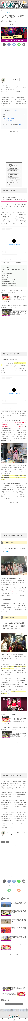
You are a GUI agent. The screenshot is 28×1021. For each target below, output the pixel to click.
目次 (13, 165)
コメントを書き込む (14, 1004)
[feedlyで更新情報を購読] (9, 890)
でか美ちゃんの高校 (13, 178)
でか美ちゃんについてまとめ (13, 183)
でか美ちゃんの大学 (13, 180)
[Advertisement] (14, 62)
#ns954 (15, 110)
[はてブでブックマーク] (14, 44)
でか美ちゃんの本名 (12, 168)
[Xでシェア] (4, 44)
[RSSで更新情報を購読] (19, 890)
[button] (23, 44)
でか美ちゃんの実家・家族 (13, 171)
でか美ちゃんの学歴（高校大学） (13, 175)
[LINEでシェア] (19, 44)
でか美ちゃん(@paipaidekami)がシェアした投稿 (14, 259)
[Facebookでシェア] (9, 44)
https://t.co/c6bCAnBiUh (8, 118)
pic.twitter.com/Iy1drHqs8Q (9, 120)
